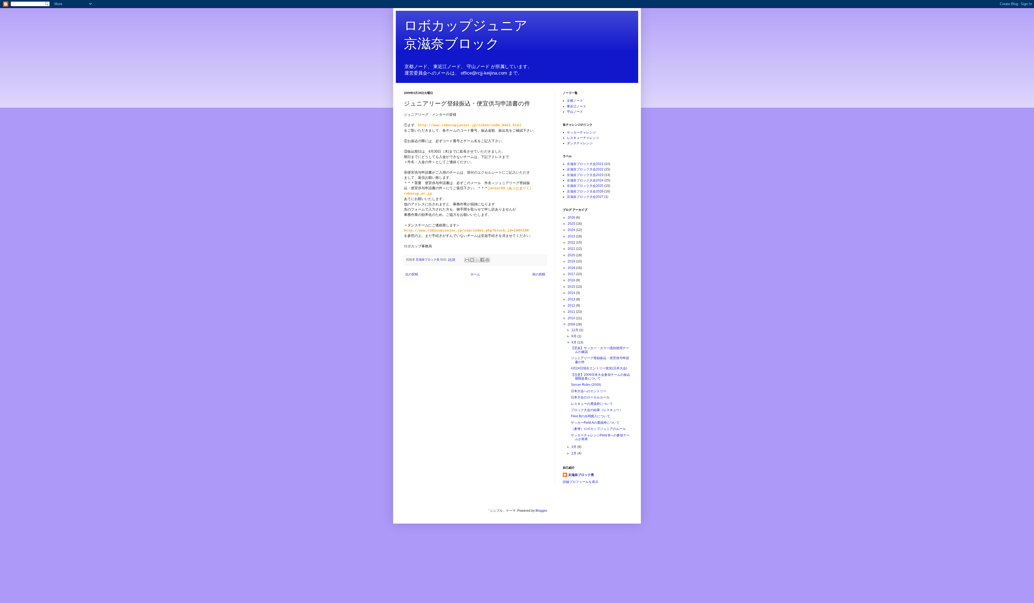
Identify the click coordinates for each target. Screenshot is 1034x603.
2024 (572, 230)
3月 (574, 447)
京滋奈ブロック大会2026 (585, 191)
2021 (572, 249)
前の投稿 (538, 274)
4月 (574, 342)
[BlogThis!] (472, 259)
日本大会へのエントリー (588, 391)
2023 (572, 236)
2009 (572, 324)
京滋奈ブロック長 (581, 475)
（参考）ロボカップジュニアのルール (598, 429)
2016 (572, 280)
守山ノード (575, 112)
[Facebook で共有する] (482, 259)
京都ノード (575, 101)
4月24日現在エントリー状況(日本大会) (599, 368)
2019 (572, 261)
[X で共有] (477, 259)
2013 (572, 299)
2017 (572, 274)
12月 (575, 330)
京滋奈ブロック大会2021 (585, 164)
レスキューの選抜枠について (592, 404)
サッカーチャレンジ (581, 132)
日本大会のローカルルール (590, 397)
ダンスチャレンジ (580, 143)
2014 (572, 293)
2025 (572, 224)
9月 (574, 336)
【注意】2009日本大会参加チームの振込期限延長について (600, 376)
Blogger (541, 511)
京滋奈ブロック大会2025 (585, 186)
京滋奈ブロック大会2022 (585, 169)
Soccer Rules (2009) (586, 385)
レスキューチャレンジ (583, 138)
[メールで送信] (467, 259)
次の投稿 (411, 274)
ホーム (475, 274)
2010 (572, 318)
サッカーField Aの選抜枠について (595, 423)
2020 (572, 255)
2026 (572, 217)
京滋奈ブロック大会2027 (585, 197)
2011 (572, 312)
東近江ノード (576, 106)
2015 (572, 287)
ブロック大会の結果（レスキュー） (597, 410)
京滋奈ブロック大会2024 (585, 180)
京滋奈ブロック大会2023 (585, 175)
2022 (572, 242)
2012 (572, 305)
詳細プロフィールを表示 (580, 482)
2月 (574, 453)
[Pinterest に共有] (487, 259)
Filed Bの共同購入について (590, 416)
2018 (572, 268)
